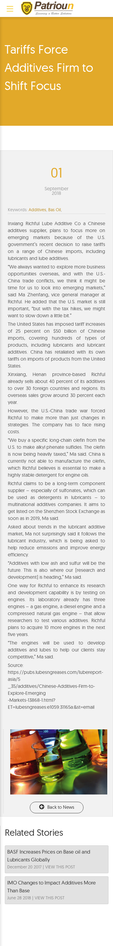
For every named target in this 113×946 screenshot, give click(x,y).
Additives (37, 209)
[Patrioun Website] (47, 8)
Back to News (60, 807)
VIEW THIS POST (60, 867)
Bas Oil (54, 209)
